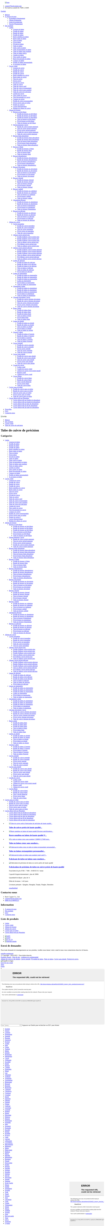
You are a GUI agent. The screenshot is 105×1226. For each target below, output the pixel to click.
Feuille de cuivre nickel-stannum (27, 132)
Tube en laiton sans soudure (22, 51)
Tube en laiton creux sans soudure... (24, 843)
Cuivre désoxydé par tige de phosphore (25, 404)
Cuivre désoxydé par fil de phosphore (25, 405)
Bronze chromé (18, 178)
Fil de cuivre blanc (23, 383)
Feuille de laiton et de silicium (27, 266)
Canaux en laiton (18, 60)
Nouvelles (8, 409)
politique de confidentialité (29, 957)
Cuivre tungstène (18, 224)
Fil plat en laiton (18, 44)
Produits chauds (6, 957)
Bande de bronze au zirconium (27, 171)
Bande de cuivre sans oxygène (23, 391)
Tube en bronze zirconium (25, 176)
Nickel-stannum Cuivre (20, 125)
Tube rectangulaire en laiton (22, 49)
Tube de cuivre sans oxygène (22, 396)
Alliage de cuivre (14, 222)
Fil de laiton (17, 42)
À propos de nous (10, 16)
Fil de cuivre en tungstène (25, 231)
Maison (7, 15)
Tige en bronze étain (23, 152)
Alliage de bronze (15, 110)
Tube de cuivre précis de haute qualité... (25, 827)
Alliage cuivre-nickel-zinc (21, 235)
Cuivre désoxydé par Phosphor (19, 398)
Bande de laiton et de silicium (26, 264)
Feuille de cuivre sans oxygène (23, 389)
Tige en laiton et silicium (25, 268)
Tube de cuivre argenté (24, 352)
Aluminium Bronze (19, 200)
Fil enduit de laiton (37, 959)
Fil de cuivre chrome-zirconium (27, 305)
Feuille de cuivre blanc (24, 378)
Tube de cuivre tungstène (25, 233)
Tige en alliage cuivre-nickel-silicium (29, 255)
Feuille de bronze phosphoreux (27, 158)
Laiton (11, 27)
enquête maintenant (7, 953)
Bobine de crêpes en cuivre (22, 108)
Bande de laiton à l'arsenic (25, 336)
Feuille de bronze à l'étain (25, 149)
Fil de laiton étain (22, 317)
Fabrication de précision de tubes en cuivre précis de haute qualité (36, 867)
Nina (2, 964)
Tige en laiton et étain (24, 316)
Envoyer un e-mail (7, 963)
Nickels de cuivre (72, 959)
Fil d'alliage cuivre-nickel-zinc (27, 244)
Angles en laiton (18, 55)
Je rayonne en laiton (19, 64)
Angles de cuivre (18, 94)
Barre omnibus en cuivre (21, 75)
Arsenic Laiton (18, 332)
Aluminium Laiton (19, 286)
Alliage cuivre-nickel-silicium (22, 248)
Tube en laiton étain (23, 319)
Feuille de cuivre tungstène (26, 226)
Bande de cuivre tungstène (25, 227)
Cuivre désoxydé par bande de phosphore (26, 402)
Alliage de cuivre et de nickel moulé (29, 371)
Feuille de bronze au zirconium (27, 169)
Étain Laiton (17, 308)
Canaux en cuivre (19, 99)
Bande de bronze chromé (25, 182)
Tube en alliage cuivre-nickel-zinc (28, 246)
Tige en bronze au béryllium (26, 119)
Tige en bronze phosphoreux (26, 161)
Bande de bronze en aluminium (27, 204)
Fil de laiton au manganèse (25, 283)
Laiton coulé (21, 367)
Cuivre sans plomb (19, 354)
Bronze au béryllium (19, 112)
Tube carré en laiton (19, 48)
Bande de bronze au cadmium (27, 193)
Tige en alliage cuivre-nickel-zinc (28, 242)
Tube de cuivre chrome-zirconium (28, 306)
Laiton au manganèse (20, 273)
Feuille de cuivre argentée (25, 345)
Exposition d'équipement (17, 18)
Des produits (9, 26)
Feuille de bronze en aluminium (27, 202)
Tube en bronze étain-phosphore (27, 145)
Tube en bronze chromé (25, 187)
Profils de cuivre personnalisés (23, 101)
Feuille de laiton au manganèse (27, 275)
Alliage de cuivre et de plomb (10, 959)
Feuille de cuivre (18, 70)
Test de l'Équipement (16, 24)
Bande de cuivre (18, 71)
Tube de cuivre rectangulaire (22, 88)
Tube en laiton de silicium (25, 270)
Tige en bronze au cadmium (26, 194)
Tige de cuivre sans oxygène (22, 393)
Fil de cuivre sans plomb (25, 361)
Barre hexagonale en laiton (21, 59)
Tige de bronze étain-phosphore (27, 141)
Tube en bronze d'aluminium (26, 209)
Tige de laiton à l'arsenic (25, 339)
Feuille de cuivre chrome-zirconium (28, 299)
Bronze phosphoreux (20, 156)
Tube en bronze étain (24, 154)
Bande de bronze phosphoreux (27, 160)
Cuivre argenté (18, 343)
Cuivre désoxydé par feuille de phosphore (26, 400)
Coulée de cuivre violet (24, 369)
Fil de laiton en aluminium (25, 294)
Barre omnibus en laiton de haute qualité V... (28, 835)
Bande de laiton (18, 33)
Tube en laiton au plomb (25, 330)
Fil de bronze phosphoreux (26, 163)
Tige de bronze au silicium (25, 216)
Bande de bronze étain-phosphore (28, 139)
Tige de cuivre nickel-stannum (27, 128)
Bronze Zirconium (19, 167)
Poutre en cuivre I (19, 105)
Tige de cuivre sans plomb (25, 360)
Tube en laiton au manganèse (26, 284)
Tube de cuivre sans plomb (26, 363)
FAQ (6, 411)
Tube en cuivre (18, 84)
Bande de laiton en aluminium (27, 290)
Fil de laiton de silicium (24, 272)
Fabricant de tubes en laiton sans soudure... (27, 859)
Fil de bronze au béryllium (25, 121)
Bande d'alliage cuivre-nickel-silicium (29, 251)
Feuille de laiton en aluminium (27, 288)
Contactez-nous (10, 413)
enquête (11, 888)
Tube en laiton (17, 46)
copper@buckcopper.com (13, 6)
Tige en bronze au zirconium (26, 172)
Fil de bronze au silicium (25, 218)
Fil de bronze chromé (24, 185)
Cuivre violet (13, 66)
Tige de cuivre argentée (24, 350)
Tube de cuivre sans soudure (22, 90)
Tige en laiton (17, 40)
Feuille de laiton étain (24, 310)
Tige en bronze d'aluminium (26, 205)
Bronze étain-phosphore (21, 136)
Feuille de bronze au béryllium (27, 114)
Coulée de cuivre (18, 365)
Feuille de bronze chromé (25, 180)
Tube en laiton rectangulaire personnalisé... (27, 851)
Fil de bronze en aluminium (26, 207)
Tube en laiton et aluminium (26, 295)
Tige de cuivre (17, 79)
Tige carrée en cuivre (20, 95)
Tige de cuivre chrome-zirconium (28, 303)
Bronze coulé (21, 372)
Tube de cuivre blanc (24, 385)
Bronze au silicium (19, 211)
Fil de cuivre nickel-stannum (26, 130)
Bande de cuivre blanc (24, 380)
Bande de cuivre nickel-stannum (27, 127)
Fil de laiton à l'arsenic (24, 338)
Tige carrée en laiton (19, 57)
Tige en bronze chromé (24, 183)
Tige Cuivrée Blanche (24, 382)
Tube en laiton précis (20, 53)
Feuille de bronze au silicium (26, 213)
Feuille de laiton (18, 31)
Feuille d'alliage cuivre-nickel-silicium (29, 249)
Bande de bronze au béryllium (27, 116)
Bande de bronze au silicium (26, 215)
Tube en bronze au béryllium (26, 123)
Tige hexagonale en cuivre (21, 97)
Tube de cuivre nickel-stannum (27, 134)
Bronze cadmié (18, 189)
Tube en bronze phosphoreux (26, 165)
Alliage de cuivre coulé (24, 374)
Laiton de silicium (19, 260)
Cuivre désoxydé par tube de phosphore (26, 407)
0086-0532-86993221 (12, 900)
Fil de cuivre (17, 81)
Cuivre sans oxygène (16, 387)
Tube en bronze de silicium (26, 220)
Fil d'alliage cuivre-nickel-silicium (28, 257)
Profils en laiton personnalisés (22, 62)
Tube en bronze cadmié (24, 198)
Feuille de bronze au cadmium (27, 191)
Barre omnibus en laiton (21, 37)
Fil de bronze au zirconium (26, 174)
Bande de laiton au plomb (25, 325)
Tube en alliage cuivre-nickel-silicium (29, 259)
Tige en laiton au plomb (25, 327)
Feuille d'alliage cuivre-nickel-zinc (28, 237)
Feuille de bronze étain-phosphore (28, 138)
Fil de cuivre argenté (23, 349)
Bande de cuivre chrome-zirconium (28, 301)
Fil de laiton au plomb (24, 328)
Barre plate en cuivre (20, 77)
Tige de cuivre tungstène (25, 229)
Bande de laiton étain (24, 312)
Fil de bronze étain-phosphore (27, 143)
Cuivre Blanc (17, 376)
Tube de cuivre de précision (22, 92)
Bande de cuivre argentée (25, 347)
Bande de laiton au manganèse (27, 277)
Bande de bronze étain (24, 150)
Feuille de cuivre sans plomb (26, 356)
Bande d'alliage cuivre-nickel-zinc (28, 238)
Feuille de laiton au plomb (25, 323)
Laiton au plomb (18, 321)
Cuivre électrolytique (20, 106)
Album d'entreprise (15, 20)
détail (16, 888)
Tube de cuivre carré (19, 86)
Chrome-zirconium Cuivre (21, 297)
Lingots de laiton (18, 29)
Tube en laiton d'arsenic (25, 341)
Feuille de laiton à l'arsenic (25, 334)
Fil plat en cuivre (18, 82)
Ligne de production (15, 22)
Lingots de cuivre (18, 68)
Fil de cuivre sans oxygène (21, 103)
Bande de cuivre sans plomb (26, 358)
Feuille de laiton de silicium (26, 262)
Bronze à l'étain (18, 147)
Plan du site (16, 957)
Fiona (3, 966)
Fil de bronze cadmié (24, 196)
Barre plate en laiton (19, 38)
